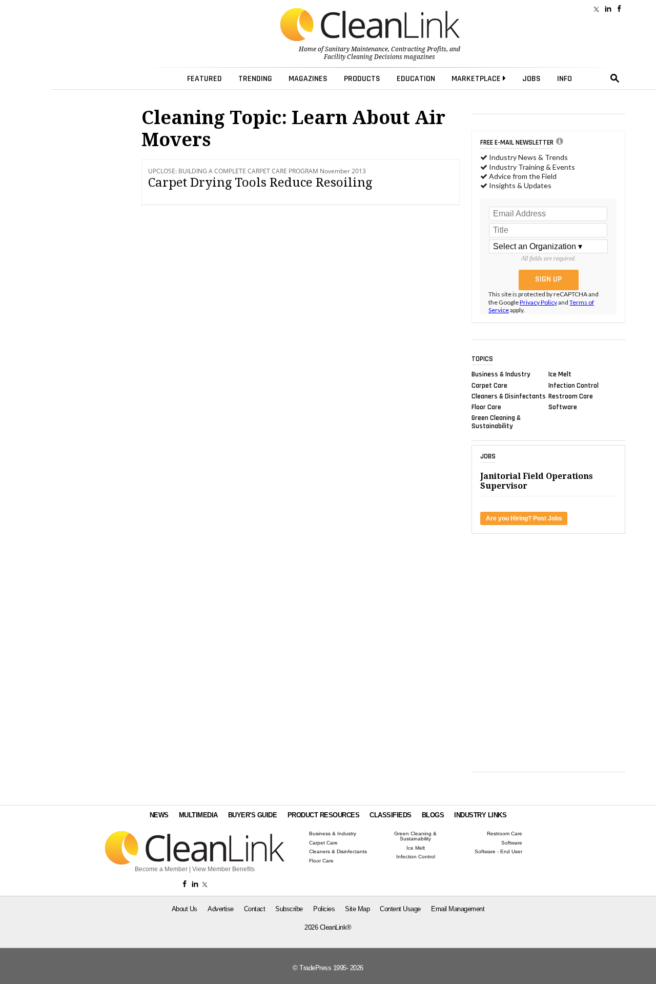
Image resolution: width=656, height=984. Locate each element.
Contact (254, 909)
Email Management (457, 909)
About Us (184, 909)
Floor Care (486, 407)
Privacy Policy (538, 302)
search (615, 78)
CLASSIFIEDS (391, 815)
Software (562, 407)
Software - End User (498, 851)
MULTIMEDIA (198, 815)
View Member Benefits (223, 869)
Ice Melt (559, 374)
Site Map (357, 909)
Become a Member (161, 869)
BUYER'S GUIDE (252, 815)
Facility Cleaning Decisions (363, 57)
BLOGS (433, 815)
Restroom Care (570, 395)
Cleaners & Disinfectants (508, 395)
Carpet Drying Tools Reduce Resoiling (260, 182)
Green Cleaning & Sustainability (496, 422)
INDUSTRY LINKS (480, 815)
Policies (324, 909)
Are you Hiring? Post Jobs (524, 518)
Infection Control (573, 385)
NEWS (159, 815)
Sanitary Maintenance (356, 49)
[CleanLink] (370, 25)
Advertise (221, 909)
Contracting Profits (418, 49)
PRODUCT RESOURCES (324, 815)
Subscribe (289, 909)
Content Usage (400, 909)
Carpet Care (489, 385)
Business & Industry (500, 374)
